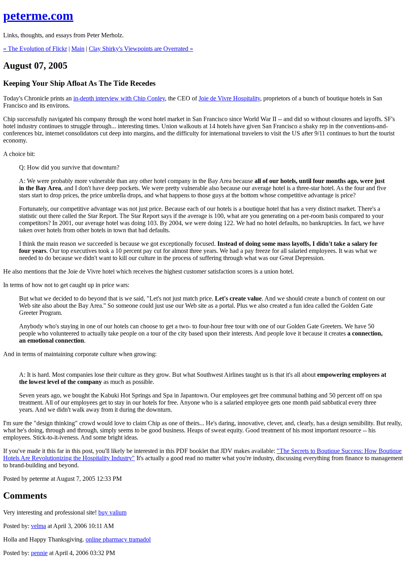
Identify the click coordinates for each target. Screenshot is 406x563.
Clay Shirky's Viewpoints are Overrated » (141, 48)
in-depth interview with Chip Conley (119, 98)
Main (77, 48)
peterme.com (38, 15)
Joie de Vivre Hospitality (229, 98)
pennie (39, 553)
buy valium (112, 512)
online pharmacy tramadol (118, 539)
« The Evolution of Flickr (35, 48)
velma (38, 526)
